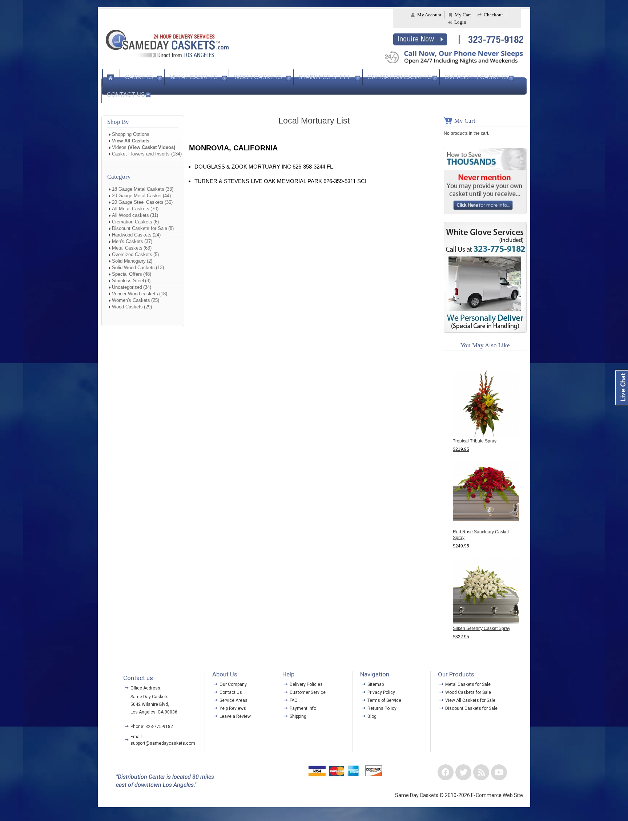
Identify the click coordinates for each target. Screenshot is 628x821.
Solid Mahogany (129, 261)
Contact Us (126, 95)
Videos (143, 147)
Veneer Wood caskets (135, 293)
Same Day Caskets (149, 696)
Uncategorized (127, 287)
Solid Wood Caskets (133, 267)
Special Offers (127, 274)
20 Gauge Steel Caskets (138, 202)
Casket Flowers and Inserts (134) (147, 154)
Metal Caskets (193, 77)
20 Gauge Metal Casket (137, 195)
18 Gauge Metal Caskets (138, 189)
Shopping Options (130, 134)
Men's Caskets (127, 241)
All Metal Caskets (130, 208)
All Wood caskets (130, 215)
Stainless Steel (324, 77)
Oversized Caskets (476, 77)
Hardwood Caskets (132, 235)
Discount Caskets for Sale (139, 228)
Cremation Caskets (399, 77)
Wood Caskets (258, 77)
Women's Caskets (131, 300)
